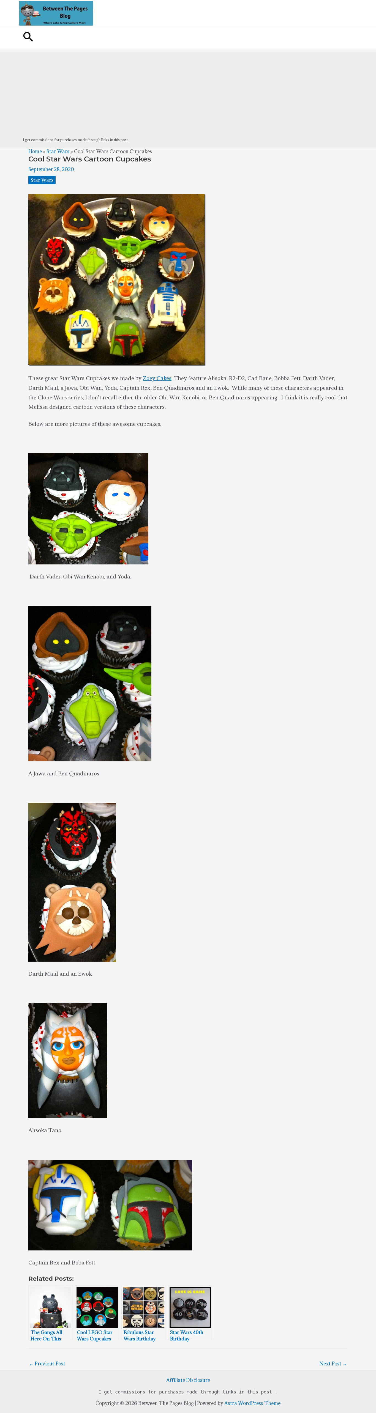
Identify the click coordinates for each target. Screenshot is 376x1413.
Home (35, 151)
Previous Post (47, 1363)
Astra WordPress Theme (252, 1403)
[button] (28, 37)
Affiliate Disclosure (188, 1380)
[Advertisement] (188, 90)
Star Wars (58, 151)
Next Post (333, 1363)
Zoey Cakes (157, 378)
